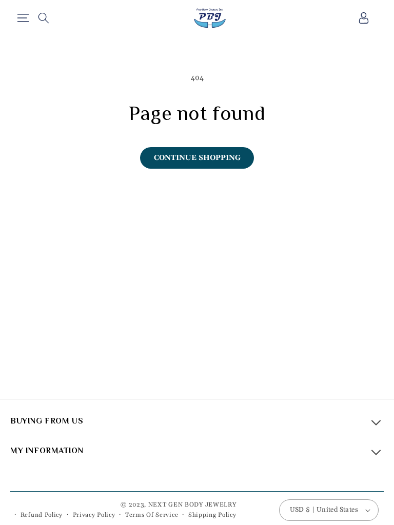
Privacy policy (94, 515)
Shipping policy (212, 515)
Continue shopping (197, 158)
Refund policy (42, 515)
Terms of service (151, 515)
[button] (22, 18)
